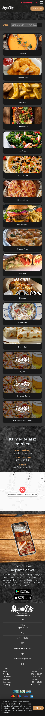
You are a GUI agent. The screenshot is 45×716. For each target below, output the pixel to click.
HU (2, 2)
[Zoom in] (42, 475)
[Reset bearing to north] (42, 482)
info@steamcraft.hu (22, 467)
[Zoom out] (42, 478)
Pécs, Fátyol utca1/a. (22, 453)
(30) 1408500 (22, 460)
